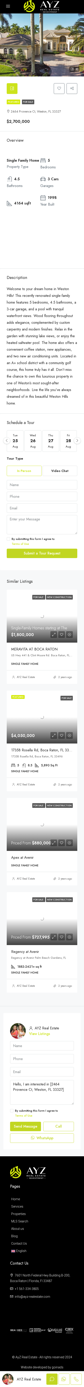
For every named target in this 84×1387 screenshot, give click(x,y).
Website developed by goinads (42, 1367)
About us (17, 1228)
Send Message (25, 1126)
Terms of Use (20, 544)
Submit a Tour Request (42, 553)
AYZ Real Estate (26, 677)
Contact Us (19, 1243)
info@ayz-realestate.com (32, 1296)
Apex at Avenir (22, 857)
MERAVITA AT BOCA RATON (34, 649)
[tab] (12, 88)
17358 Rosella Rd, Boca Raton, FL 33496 (43, 750)
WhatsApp (44, 1138)
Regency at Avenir (25, 951)
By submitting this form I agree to (33, 541)
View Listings (39, 1033)
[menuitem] (41, 1251)
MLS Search (19, 1221)
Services (17, 1206)
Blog (14, 1236)
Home (15, 1199)
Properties (18, 1214)
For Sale (28, 102)
